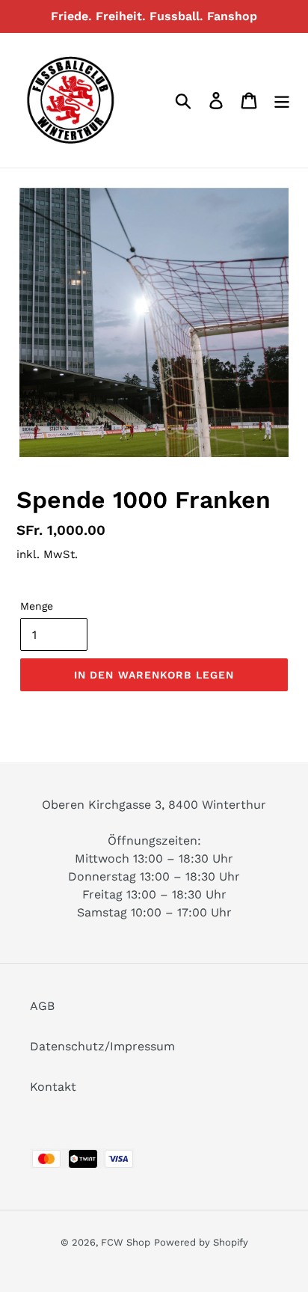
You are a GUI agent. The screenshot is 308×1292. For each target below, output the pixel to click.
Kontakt (53, 1087)
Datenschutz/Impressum (102, 1046)
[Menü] (281, 100)
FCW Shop (125, 1242)
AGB (42, 1006)
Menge (36, 606)
